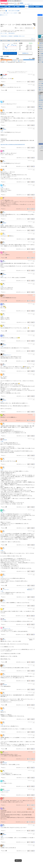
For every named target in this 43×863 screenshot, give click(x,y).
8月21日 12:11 (30, 673)
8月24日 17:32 (30, 211)
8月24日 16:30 (30, 233)
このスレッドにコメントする (10, 53)
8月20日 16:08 (30, 707)
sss (3, 198)
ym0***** (4, 234)
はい (29, 81)
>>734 (2, 401)
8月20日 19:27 (30, 692)
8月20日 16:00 (30, 734)
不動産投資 (37, 6)
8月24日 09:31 (30, 343)
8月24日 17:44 (30, 184)
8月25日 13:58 (30, 84)
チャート (4, 40)
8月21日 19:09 (30, 608)
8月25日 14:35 (30, 74)
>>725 (2, 550)
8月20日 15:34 (30, 751)
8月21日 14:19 (30, 627)
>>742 (2, 316)
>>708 (2, 710)
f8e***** (4, 304)
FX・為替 (13, 6)
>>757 (2, 130)
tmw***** (4, 575)
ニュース (22, 6)
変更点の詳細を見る (12, 33)
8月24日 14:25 (30, 260)
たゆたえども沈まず (6, 790)
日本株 (5, 6)
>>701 (2, 724)
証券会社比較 (31, 6)
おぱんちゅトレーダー (6, 628)
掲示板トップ (2, 8)
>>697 (2, 836)
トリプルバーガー (6, 589)
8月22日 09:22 (30, 509)
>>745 (2, 276)
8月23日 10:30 (30, 414)
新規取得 (21, 3)
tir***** (4, 170)
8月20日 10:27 (30, 833)
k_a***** (4, 415)
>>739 (2, 187)
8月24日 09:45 (30, 335)
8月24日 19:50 (30, 169)
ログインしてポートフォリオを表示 (14, 10)
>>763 (2, 77)
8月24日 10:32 (30, 303)
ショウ (4, 284)
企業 (19, 40)
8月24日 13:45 (30, 273)
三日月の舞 (5, 439)
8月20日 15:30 (30, 770)
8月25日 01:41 (30, 150)
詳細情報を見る (25, 53)
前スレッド (33, 38)
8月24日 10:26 (30, 313)
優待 (16, 40)
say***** (4, 674)
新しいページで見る (4, 33)
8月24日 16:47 (30, 221)
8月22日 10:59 (30, 458)
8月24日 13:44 (30, 283)
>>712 (2, 576)
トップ (2, 6)
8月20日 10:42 (30, 824)
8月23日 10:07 (30, 423)
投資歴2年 (4, 75)
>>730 (2, 441)
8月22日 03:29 (30, 588)
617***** (4, 85)
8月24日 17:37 (30, 197)
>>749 (2, 224)
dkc (3, 609)
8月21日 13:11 (30, 638)
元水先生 (4, 619)
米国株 (9, 6)
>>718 (2, 591)
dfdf (3, 102)
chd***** (4, 161)
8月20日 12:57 (30, 789)
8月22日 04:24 (30, 574)
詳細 (1, 40)
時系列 (9, 40)
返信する (3, 81)
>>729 (2, 469)
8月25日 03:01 (30, 128)
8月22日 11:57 (30, 438)
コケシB (4, 185)
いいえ (32, 81)
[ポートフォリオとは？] (6, 10)
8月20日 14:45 (30, 780)
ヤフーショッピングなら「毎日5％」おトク (26, 4)
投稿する (17, 860)
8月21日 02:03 (30, 683)
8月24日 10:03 (30, 325)
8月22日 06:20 (30, 547)
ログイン (15, 4)
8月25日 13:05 (30, 101)
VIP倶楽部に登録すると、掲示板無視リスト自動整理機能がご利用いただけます (13, 36)
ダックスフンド (5, 752)
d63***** (4, 639)
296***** (4, 261)
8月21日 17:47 (30, 618)
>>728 (2, 512)
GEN (3, 151)
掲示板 (26, 6)
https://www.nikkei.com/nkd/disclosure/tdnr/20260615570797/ (13, 144)
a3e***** (4, 781)
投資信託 (18, 6)
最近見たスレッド (3, 14)
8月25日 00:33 (30, 160)
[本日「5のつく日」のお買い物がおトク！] (13, 1)
